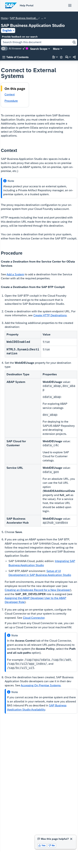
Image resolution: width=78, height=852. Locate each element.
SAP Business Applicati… (24, 18)
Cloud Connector (33, 617)
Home (4, 18)
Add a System (15, 274)
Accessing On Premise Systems (41, 685)
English (7, 30)
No (52, 845)
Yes (42, 845)
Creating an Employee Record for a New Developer (37, 589)
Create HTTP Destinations (50, 315)
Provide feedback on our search (20, 36)
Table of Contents (15, 57)
